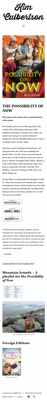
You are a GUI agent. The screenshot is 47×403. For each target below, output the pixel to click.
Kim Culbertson (23, 12)
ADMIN (20, 397)
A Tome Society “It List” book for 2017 (18, 263)
